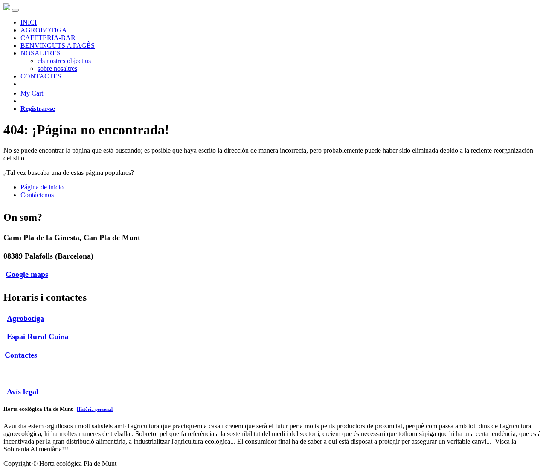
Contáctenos (37, 194)
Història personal (95, 409)
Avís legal (22, 391)
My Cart (31, 93)
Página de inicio (42, 187)
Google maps (27, 274)
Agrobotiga (25, 318)
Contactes (21, 355)
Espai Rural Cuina (38, 336)
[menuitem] (28, 22)
